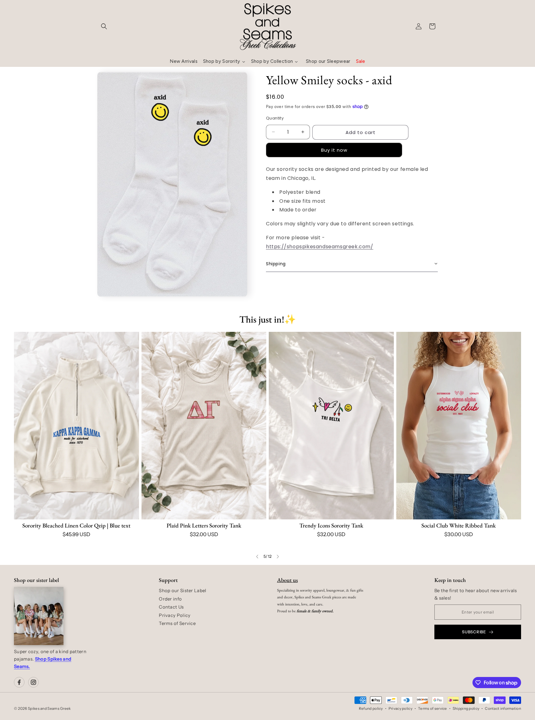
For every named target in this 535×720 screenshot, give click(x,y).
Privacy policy (400, 708)
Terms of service (432, 708)
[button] (104, 26)
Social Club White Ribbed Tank (458, 525)
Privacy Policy (174, 615)
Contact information (503, 708)
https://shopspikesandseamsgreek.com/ (319, 246)
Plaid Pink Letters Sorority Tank (204, 525)
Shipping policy (466, 708)
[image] (38, 616)
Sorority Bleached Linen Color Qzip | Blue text (76, 525)
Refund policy (371, 708)
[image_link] (76, 425)
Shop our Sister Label (182, 590)
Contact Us (171, 607)
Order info (170, 599)
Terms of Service (177, 623)
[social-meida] (19, 682)
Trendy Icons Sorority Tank (331, 525)
